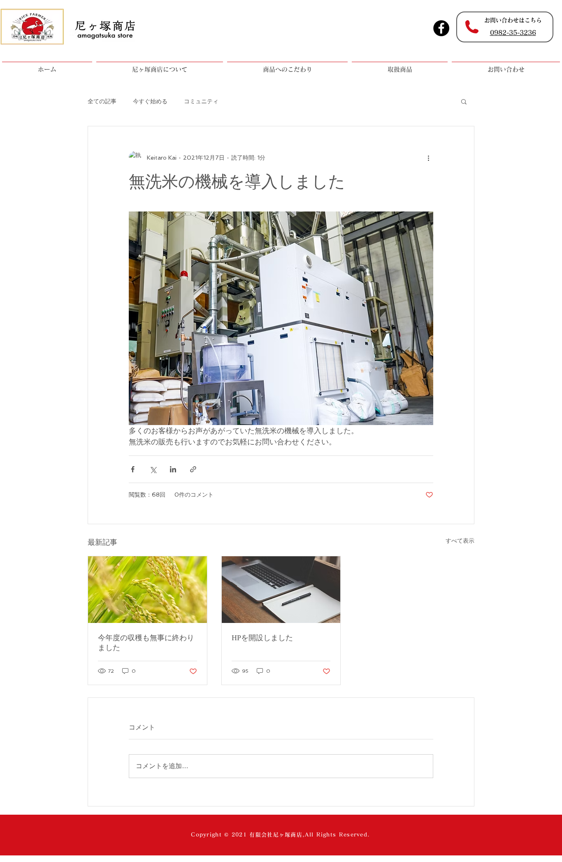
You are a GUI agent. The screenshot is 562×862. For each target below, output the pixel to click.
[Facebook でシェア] (133, 469)
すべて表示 (460, 540)
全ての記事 (102, 101)
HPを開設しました (262, 638)
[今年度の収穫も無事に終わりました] (147, 589)
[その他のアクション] (428, 158)
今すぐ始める (150, 101)
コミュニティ (201, 101)
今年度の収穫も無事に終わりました (146, 643)
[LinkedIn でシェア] (173, 469)
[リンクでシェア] (193, 469)
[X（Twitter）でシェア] (153, 469)
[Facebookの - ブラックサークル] (441, 28)
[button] (464, 101)
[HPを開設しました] (281, 589)
